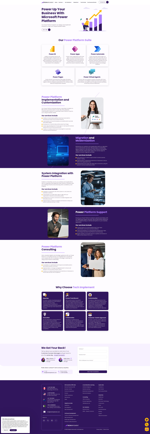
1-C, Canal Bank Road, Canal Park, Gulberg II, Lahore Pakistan (54, 407)
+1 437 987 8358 (51, 387)
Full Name (81, 349)
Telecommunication (102, 415)
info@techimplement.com (50, 372)
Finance (66, 393)
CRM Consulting (86, 399)
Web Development (69, 417)
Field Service (67, 397)
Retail (99, 405)
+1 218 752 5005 (64, 372)
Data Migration (68, 407)
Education (100, 399)
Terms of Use (106, 429)
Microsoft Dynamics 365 (70, 387)
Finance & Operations (69, 391)
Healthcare (100, 397)
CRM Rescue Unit (86, 403)
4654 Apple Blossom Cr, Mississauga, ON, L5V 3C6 (52, 389)
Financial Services (102, 409)
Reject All (6, 430)
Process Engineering (87, 401)
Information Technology (103, 401)
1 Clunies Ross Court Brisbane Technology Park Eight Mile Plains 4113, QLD (53, 401)
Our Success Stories (91, 2)
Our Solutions (68, 2)
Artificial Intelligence (87, 387)
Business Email (82, 354)
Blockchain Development (88, 391)
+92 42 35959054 (51, 405)
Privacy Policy (99, 429)
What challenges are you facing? (86, 360)
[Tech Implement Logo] (47, 2)
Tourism (100, 413)
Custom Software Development (72, 415)
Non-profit (100, 407)
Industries (75, 2)
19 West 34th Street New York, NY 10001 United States (53, 395)
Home (56, 2)
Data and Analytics (87, 393)
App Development (69, 409)
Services (60, 2)
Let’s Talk (45, 29)
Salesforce (67, 405)
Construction (101, 403)
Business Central (68, 389)
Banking (100, 411)
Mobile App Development (70, 419)
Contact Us (102, 2)
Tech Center (83, 2)
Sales (66, 399)
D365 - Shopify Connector (88, 411)
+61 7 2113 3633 (50, 398)
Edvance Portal (86, 409)
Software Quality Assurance (71, 421)
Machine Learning (86, 389)
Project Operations (69, 395)
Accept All (13, 430)
